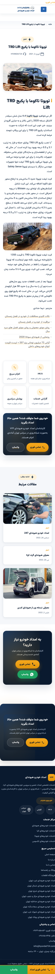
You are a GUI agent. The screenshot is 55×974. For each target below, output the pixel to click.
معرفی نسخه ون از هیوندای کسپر (33, 608)
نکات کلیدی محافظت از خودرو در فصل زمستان (27, 316)
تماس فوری (35, 447)
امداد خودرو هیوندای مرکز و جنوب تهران (38, 896)
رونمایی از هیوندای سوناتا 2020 (34, 337)
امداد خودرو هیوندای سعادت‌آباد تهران (39, 906)
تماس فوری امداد (38, 970)
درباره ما (51, 859)
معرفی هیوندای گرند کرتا (37, 555)
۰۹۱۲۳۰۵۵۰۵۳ (46, 800)
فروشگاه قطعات (48, 875)
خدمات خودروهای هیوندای (43, 825)
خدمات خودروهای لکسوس (43, 841)
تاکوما (29, 116)
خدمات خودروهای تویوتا (45, 836)
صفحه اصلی (50, 854)
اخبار (25, 39)
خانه (50, 24)
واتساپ (15, 447)
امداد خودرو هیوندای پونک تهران (41, 917)
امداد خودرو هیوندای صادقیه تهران (40, 901)
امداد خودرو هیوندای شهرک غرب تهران (39, 912)
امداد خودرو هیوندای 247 (36, 533)
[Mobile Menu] (43, 9)
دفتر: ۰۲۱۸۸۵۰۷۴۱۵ (47, 935)
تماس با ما (50, 865)
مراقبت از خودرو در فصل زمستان (34, 322)
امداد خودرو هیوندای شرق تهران (41, 891)
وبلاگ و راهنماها (48, 870)
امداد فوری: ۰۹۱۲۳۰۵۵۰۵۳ (44, 930)
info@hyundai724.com (44, 946)
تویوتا (35, 116)
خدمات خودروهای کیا (46, 831)
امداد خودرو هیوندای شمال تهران (41, 886)
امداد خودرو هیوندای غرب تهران (42, 880)
